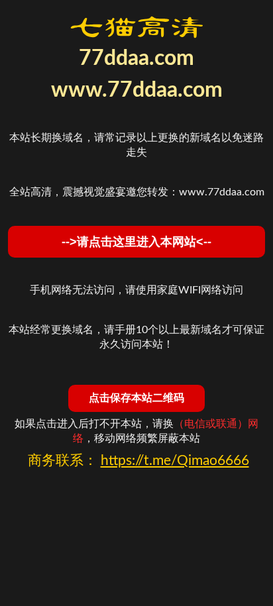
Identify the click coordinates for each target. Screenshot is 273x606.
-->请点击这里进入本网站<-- (136, 241)
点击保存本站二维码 (136, 397)
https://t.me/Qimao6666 (175, 461)
